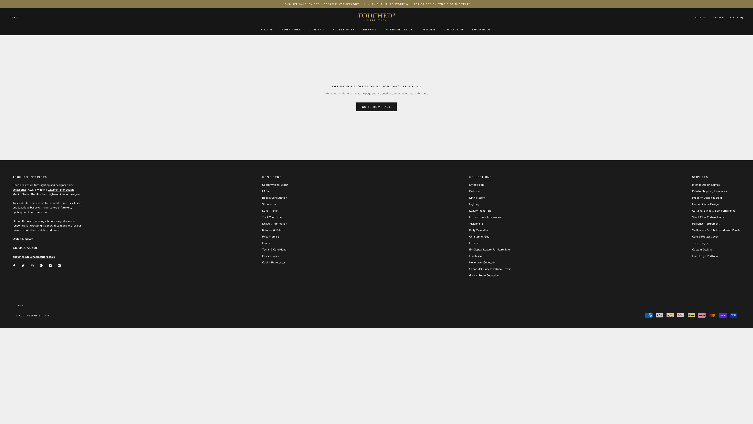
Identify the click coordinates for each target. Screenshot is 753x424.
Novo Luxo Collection (482, 262)
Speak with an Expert (275, 185)
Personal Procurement (705, 224)
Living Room (477, 185)
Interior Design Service (706, 185)
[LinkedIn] (59, 265)
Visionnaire (476, 224)
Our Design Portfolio (705, 256)
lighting (45, 185)
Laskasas (474, 243)
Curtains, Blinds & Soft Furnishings (713, 211)
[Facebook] (14, 265)
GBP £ (14, 17)
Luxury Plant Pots (480, 211)
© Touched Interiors (33, 315)
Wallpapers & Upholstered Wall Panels (716, 230)
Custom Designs (702, 249)
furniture (33, 185)
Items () (736, 17)
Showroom (482, 29)
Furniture (291, 29)
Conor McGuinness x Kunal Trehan (490, 269)
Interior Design (399, 29)
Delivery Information (274, 224)
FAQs (265, 191)
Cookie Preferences (274, 262)
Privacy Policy (270, 256)
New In (267, 29)
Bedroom (474, 191)
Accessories (343, 29)
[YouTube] (50, 265)
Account (701, 17)
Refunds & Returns (274, 230)
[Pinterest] (41, 265)
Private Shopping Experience (709, 191)
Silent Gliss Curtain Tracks (708, 217)
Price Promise (270, 236)
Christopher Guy (479, 236)
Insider (428, 29)
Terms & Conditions (274, 249)
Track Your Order (272, 217)
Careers (266, 243)
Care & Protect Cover (705, 236)
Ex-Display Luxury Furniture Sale (489, 249)
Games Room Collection (484, 275)
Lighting (316, 29)
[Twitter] (23, 265)
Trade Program (701, 243)
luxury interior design (61, 190)
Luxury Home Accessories (485, 217)
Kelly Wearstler (478, 230)
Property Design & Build (707, 198)
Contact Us (454, 29)
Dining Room (477, 198)
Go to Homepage (376, 106)
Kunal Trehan (270, 211)
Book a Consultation (274, 198)
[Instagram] (32, 265)
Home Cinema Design (705, 204)
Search (718, 17)
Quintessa (475, 256)
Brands (369, 29)
